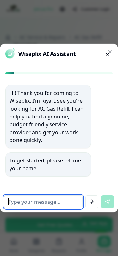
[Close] (110, 51)
